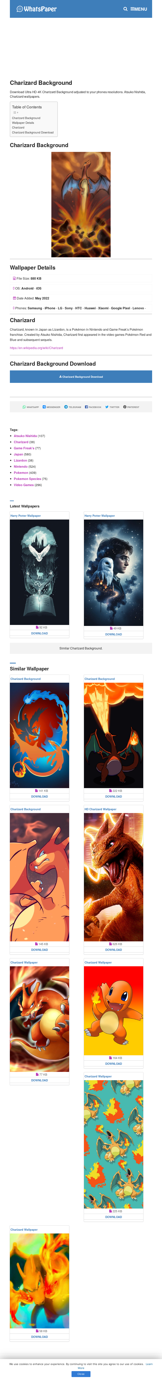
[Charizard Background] (81, 204)
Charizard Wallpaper (24, 962)
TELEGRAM (74, 407)
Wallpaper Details (23, 122)
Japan (19, 454)
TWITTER (114, 407)
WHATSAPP (32, 407)
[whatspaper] (36, 8)
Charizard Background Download (33, 132)
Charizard (18, 127)
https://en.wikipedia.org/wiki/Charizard (36, 347)
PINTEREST (133, 407)
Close (81, 1373)
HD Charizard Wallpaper (100, 809)
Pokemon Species (28, 478)
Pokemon (21, 472)
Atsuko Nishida (26, 436)
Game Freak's (24, 448)
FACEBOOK (94, 407)
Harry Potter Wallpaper (25, 516)
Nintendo (21, 466)
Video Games (24, 485)
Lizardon (21, 460)
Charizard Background (26, 118)
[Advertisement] (81, 46)
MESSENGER (53, 407)
